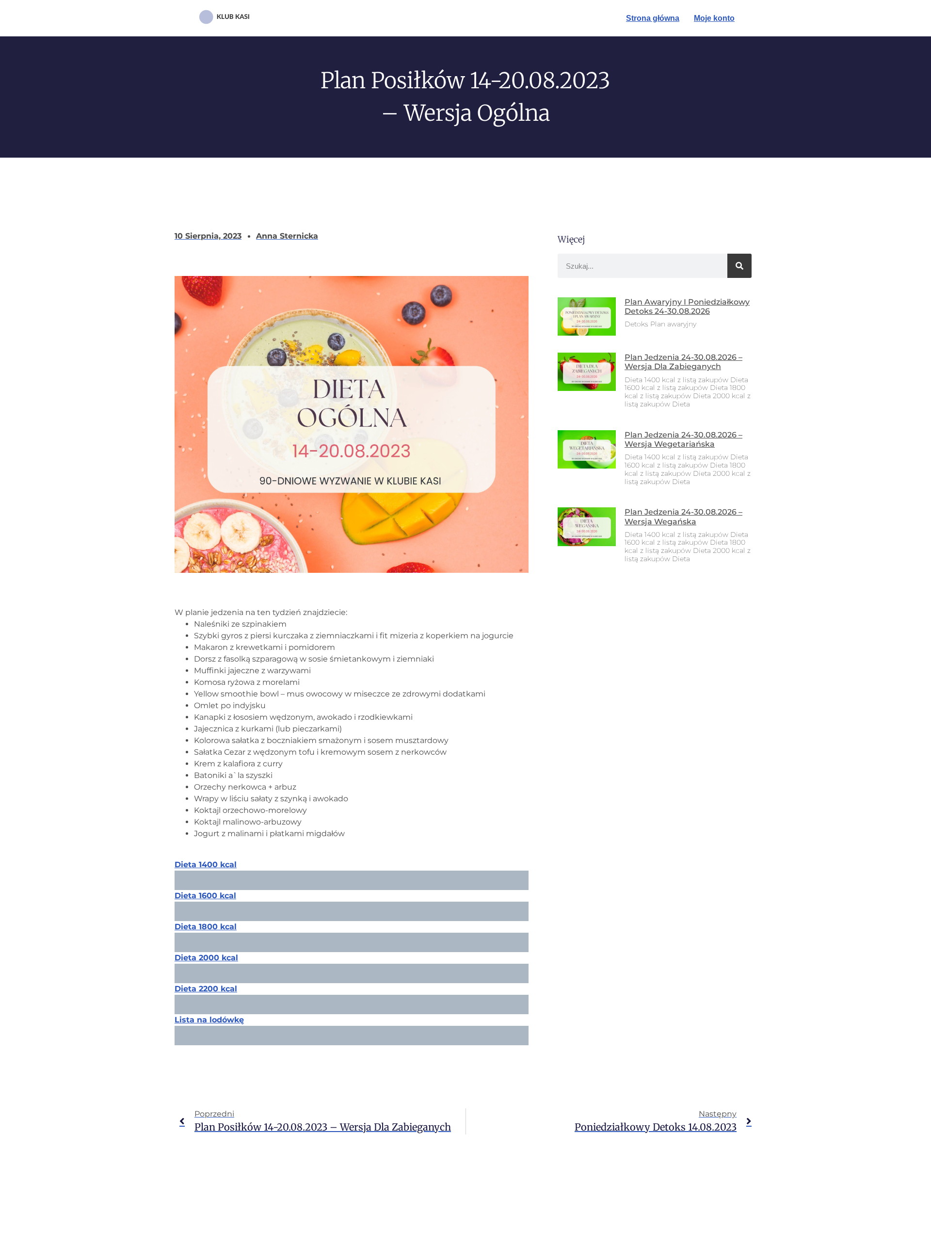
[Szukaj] (739, 266)
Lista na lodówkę (209, 1019)
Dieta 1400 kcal (206, 864)
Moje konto (714, 18)
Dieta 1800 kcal (206, 926)
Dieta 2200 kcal (206, 988)
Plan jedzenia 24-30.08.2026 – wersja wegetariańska (683, 439)
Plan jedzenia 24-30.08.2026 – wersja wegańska (683, 516)
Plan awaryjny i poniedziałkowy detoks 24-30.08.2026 (687, 306)
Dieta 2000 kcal (206, 957)
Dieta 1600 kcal (205, 895)
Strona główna (652, 18)
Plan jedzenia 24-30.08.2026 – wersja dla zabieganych (683, 362)
